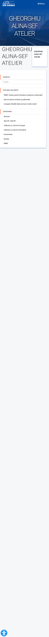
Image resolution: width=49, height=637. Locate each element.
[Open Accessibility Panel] (4, 633)
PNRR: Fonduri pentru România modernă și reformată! (23, 95)
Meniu (42, 4)
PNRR (6, 143)
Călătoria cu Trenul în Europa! (14, 125)
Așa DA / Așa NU (10, 121)
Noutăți (6, 139)
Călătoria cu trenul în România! (15, 130)
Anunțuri (7, 116)
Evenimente (8, 134)
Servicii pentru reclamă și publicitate (17, 99)
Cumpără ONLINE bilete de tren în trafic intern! (20, 104)
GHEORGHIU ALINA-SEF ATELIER (38, 54)
